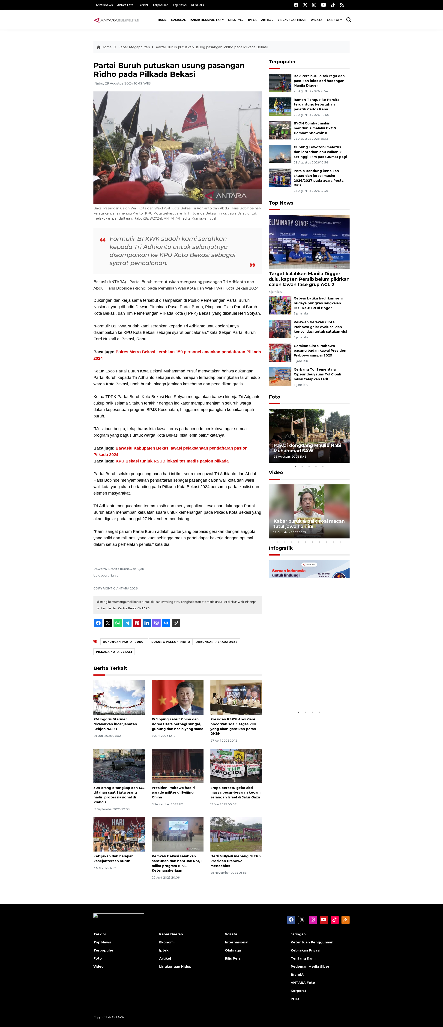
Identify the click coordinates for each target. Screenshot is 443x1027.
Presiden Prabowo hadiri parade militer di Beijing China (173, 793)
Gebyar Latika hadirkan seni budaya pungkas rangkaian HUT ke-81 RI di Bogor (318, 303)
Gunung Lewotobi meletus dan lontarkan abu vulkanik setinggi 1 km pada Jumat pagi (320, 152)
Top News (179, 5)
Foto (274, 397)
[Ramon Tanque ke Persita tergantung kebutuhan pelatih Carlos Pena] (280, 106)
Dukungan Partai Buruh (124, 641)
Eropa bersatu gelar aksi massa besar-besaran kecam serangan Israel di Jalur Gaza (235, 793)
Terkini (143, 5)
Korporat (298, 991)
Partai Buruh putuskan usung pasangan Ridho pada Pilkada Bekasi (212, 47)
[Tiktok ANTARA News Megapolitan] (333, 5)
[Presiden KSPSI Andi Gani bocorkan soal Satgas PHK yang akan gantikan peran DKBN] (236, 697)
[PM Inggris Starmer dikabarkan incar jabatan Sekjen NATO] (119, 697)
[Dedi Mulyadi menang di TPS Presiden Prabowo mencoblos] (236, 834)
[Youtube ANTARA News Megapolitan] (323, 5)
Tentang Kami (303, 958)
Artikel (267, 19)
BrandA (297, 975)
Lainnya (333, 19)
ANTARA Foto (303, 983)
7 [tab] (319, 542)
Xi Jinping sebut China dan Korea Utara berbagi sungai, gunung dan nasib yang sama (177, 724)
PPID (295, 999)
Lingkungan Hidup (292, 19)
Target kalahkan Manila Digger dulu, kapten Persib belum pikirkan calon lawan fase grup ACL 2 (309, 279)
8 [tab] (326, 542)
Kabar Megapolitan (206, 19)
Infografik (281, 548)
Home (162, 19)
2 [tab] (302, 466)
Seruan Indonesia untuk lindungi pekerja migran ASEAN (301, 691)
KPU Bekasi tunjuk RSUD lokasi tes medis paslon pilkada (172, 461)
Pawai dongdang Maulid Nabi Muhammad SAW (307, 448)
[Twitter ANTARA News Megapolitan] (305, 5)
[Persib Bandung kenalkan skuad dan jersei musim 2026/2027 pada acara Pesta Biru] (280, 177)
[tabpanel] (309, 436)
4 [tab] (316, 466)
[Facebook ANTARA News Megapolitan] (296, 5)
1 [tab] (295, 466)
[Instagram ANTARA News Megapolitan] (314, 5)
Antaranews (104, 5)
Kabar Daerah (171, 934)
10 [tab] (340, 542)
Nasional (178, 19)
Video (276, 472)
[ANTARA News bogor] (116, 19)
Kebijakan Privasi (305, 950)
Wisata (316, 19)
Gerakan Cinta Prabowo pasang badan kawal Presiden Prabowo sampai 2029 (320, 351)
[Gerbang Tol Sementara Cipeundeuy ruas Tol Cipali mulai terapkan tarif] (280, 376)
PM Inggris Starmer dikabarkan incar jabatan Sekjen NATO (115, 724)
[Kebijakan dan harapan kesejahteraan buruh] (119, 834)
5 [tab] (323, 466)
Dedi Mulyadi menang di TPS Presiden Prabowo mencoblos (235, 861)
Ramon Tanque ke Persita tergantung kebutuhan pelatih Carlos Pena (316, 105)
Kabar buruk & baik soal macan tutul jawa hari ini (309, 523)
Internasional (236, 942)
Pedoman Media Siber (310, 966)
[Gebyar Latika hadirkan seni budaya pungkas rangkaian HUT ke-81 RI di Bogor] (280, 305)
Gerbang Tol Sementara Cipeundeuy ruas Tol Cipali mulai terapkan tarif (317, 374)
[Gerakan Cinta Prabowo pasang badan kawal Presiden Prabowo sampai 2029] (280, 352)
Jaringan (298, 934)
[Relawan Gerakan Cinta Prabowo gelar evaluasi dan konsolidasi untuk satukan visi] (280, 328)
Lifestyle (235, 19)
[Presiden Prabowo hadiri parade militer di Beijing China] (177, 765)
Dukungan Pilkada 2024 (216, 641)
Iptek (252, 19)
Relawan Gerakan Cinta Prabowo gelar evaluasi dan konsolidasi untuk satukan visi (320, 327)
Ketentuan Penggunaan (312, 942)
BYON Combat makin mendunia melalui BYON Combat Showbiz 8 (315, 128)
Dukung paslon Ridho (170, 641)
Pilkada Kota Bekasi (114, 651)
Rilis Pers (197, 5)
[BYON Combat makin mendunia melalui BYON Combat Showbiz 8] (280, 130)
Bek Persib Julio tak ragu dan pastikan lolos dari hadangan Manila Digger (319, 81)
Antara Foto (125, 5)
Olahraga (233, 950)
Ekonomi (166, 942)
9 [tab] (333, 542)
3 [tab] (309, 466)
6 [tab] (312, 542)
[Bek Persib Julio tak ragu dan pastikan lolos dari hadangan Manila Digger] (280, 82)
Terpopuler (160, 5)
